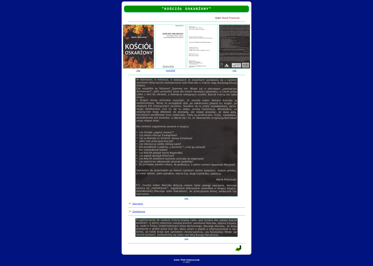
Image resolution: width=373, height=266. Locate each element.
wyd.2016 (170, 70)
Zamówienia (138, 211)
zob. (138, 70)
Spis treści (137, 204)
